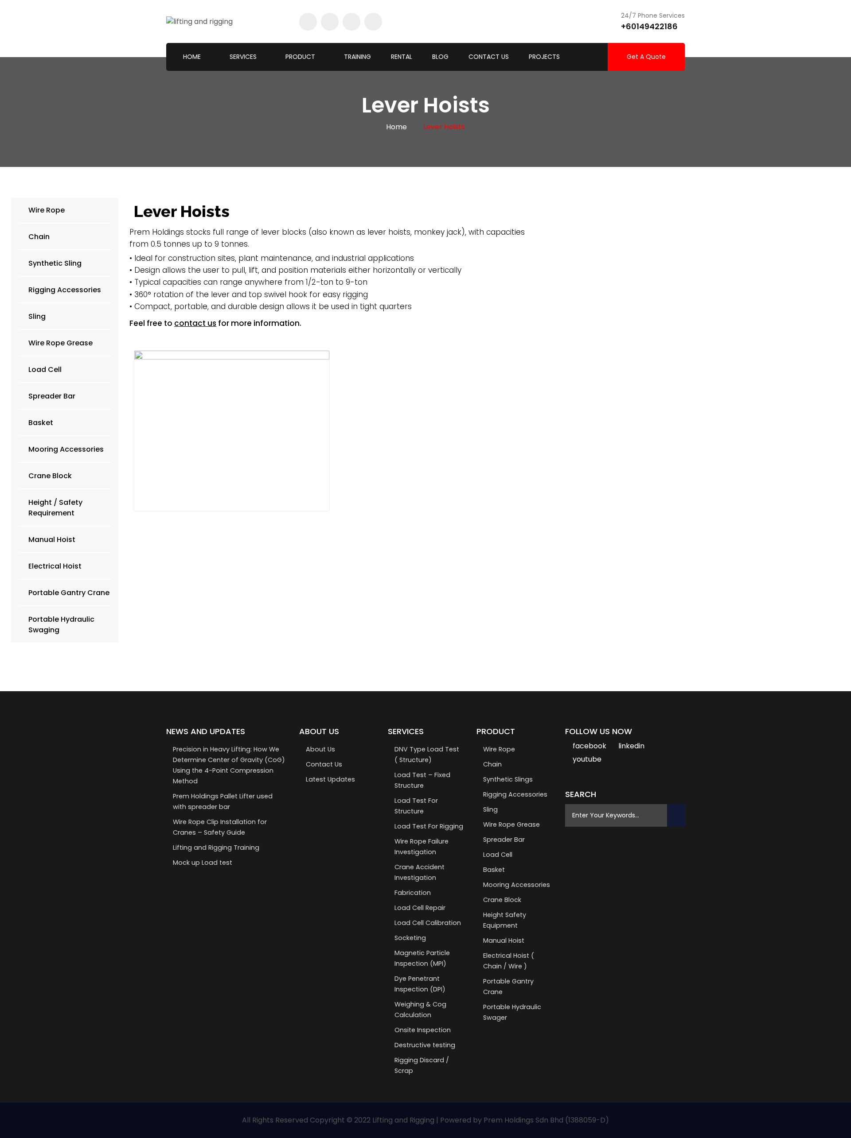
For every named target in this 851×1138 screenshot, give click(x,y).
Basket (494, 869)
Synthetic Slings (508, 779)
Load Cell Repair (419, 907)
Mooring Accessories (516, 884)
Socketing (410, 937)
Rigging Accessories (515, 794)
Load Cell (497, 854)
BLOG (440, 56)
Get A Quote (646, 56)
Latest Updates (330, 779)
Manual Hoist (503, 940)
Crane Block (502, 899)
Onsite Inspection (422, 1030)
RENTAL (401, 56)
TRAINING (357, 56)
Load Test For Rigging (428, 826)
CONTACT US (488, 56)
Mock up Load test (202, 862)
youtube (587, 759)
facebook (589, 746)
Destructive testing (424, 1045)
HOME (192, 56)
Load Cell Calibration (427, 922)
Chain (492, 764)
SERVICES (243, 56)
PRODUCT (300, 56)
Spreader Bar (504, 839)
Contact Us (324, 764)
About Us (320, 749)
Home (396, 127)
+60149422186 (649, 26)
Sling (490, 809)
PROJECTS (544, 56)
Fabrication (412, 892)
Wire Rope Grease (511, 824)
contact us (195, 323)
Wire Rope (499, 749)
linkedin (631, 746)
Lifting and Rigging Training (216, 847)
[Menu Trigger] (799, 17)
